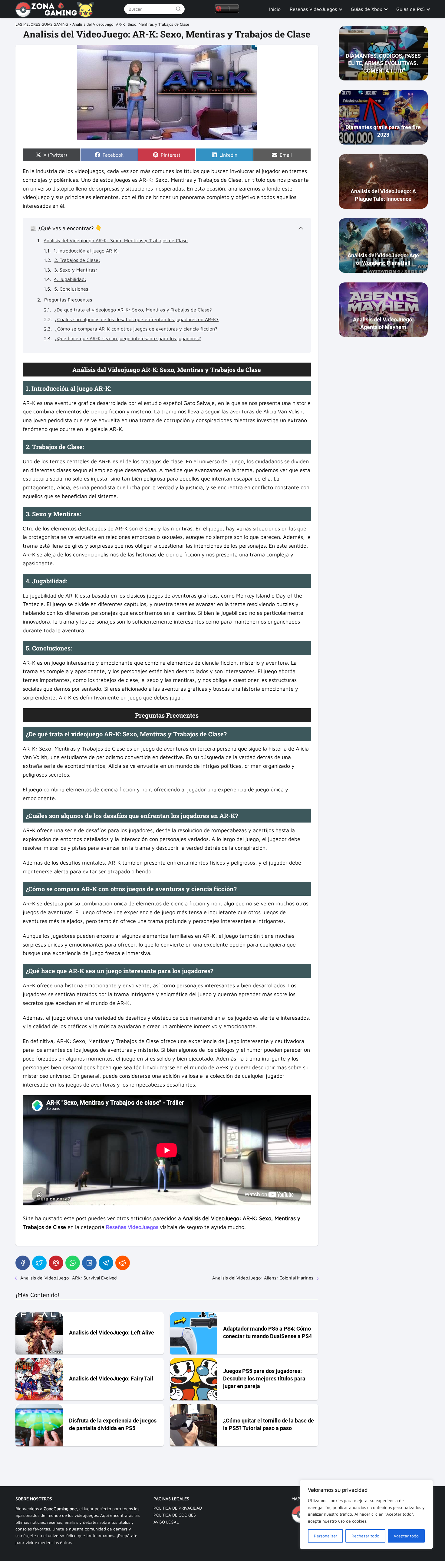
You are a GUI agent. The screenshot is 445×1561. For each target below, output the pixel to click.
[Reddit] (122, 1263)
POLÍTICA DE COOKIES (174, 1514)
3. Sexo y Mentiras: (75, 269)
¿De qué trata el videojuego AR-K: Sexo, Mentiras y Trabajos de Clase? (133, 309)
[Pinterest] (56, 1263)
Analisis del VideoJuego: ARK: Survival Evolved (68, 1277)
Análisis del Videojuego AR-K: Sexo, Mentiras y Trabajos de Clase (116, 240)
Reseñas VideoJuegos (313, 9)
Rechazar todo (365, 1535)
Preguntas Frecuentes (68, 299)
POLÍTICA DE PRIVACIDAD (177, 1507)
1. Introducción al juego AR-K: (86, 250)
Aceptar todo (406, 1535)
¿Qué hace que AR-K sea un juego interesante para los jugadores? (128, 338)
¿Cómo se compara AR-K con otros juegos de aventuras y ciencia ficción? (136, 328)
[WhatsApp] (72, 1263)
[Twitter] (39, 1263)
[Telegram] (106, 1263)
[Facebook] (22, 1263)
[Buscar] (178, 9)
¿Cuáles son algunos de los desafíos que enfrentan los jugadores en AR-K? (137, 319)
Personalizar (325, 1535)
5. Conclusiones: (72, 289)
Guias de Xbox (366, 9)
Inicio (275, 9)
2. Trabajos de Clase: (77, 260)
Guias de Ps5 (410, 9)
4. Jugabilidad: (70, 279)
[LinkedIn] (89, 1263)
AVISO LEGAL (166, 1521)
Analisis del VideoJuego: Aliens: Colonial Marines (262, 1277)
